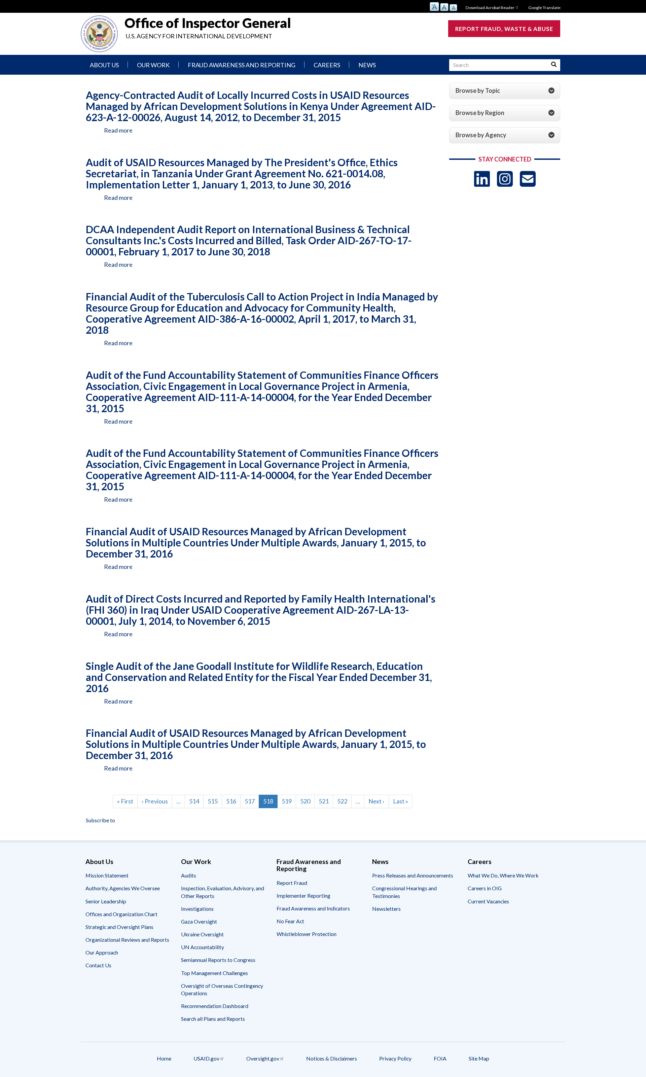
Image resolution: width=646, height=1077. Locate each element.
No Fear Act (290, 921)
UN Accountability (202, 947)
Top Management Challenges (214, 973)
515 (214, 801)
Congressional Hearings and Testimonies (404, 892)
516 (233, 801)
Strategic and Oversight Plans (119, 927)
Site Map (479, 1058)
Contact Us (98, 965)
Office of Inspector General (207, 23)
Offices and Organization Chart (121, 914)
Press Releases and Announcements (412, 875)
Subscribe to (100, 820)
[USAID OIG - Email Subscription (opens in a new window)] (528, 179)
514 (196, 801)
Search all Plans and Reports (213, 1018)
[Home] (99, 33)
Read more (118, 130)
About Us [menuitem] (104, 65)
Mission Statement (107, 875)
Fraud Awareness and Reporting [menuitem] (241, 65)
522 (344, 801)
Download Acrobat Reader (490, 7)
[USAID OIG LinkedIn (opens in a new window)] (482, 179)
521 (325, 801)
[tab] (504, 91)
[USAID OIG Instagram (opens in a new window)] (505, 179)
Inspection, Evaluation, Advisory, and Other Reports (222, 892)
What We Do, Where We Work (503, 875)
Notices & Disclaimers (331, 1058)
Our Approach (101, 952)
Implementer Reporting (303, 895)
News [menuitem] (367, 65)
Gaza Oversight (199, 921)
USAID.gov (206, 1058)
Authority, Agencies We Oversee (122, 888)
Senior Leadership (105, 901)
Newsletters (386, 908)
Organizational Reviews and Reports (127, 939)
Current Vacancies (488, 901)
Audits (188, 875)
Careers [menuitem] (327, 65)
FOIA (440, 1058)
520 (307, 801)
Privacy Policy (395, 1058)
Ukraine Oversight (202, 934)
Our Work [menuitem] (153, 65)
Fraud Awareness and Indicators (313, 908)
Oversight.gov (262, 1058)
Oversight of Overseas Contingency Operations (222, 989)
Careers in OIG (485, 888)
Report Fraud (292, 882)
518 (270, 802)
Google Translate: (544, 7)
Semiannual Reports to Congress (218, 960)
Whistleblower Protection (306, 934)
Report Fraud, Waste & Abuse (504, 28)
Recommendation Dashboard (214, 1006)
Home (164, 1058)
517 (251, 801)
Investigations (197, 908)
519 (288, 801)
